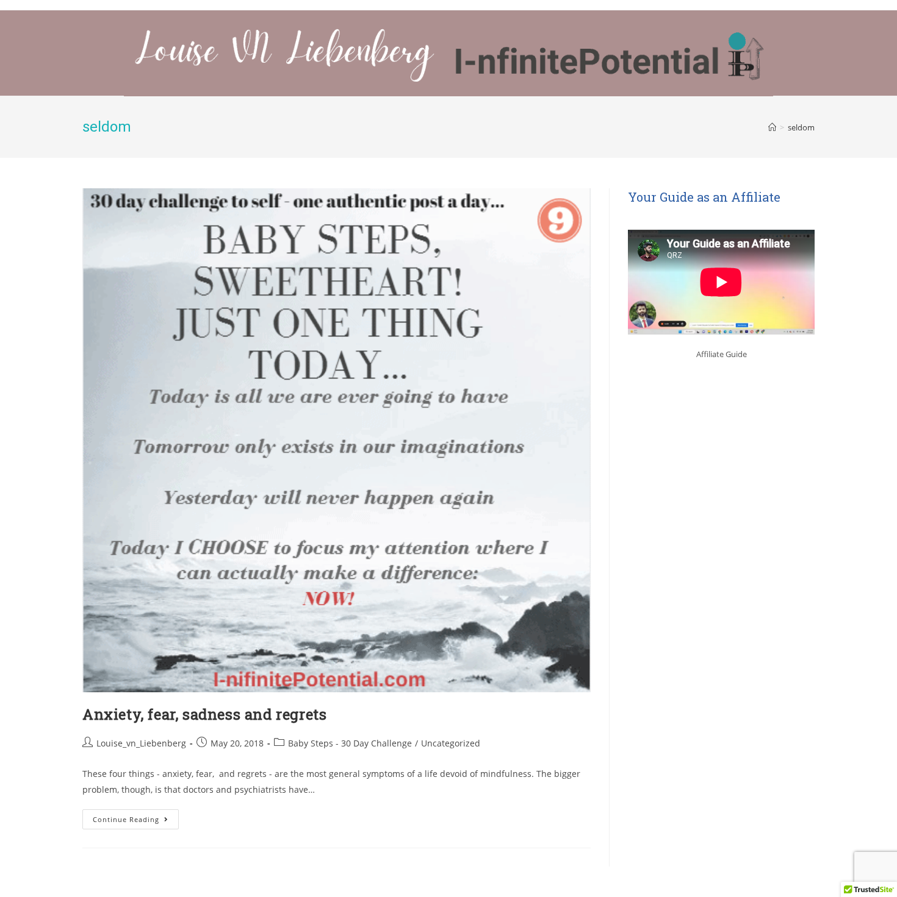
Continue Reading (136, 816)
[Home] (772, 127)
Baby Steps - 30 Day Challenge (350, 743)
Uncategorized (450, 743)
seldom (801, 127)
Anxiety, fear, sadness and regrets (204, 714)
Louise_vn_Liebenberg (141, 743)
